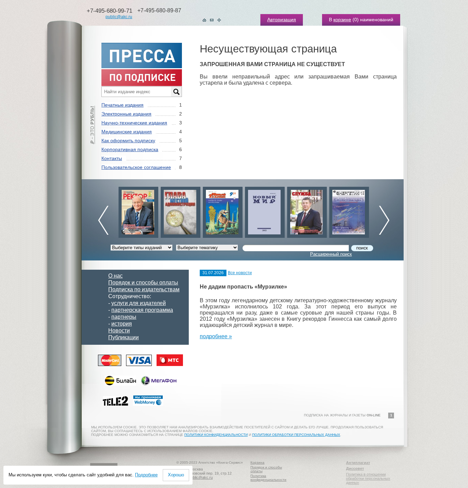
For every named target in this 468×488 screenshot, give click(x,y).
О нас (115, 276)
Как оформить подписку (128, 140)
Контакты (111, 158)
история (121, 324)
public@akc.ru (119, 16)
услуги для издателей (138, 303)
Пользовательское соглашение (136, 167)
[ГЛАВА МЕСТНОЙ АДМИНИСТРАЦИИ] (180, 210)
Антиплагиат (358, 463)
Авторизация (281, 19)
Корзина (257, 462)
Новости (119, 330)
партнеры (123, 317)
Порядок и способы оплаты (143, 282)
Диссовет (355, 468)
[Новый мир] (265, 210)
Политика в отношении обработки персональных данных (368, 478)
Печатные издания (122, 105)
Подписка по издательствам (144, 289)
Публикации (123, 337)
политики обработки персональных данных (296, 435)
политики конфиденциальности (216, 435)
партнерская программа (142, 310)
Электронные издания (126, 114)
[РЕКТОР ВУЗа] (138, 210)
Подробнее (146, 474)
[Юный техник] (223, 210)
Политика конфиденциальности (268, 477)
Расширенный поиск (331, 254)
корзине (342, 19)
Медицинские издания (126, 131)
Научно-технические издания (134, 122)
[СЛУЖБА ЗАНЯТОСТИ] (307, 210)
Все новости (240, 272)
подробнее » (216, 336)
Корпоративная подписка (129, 149)
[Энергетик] (349, 210)
